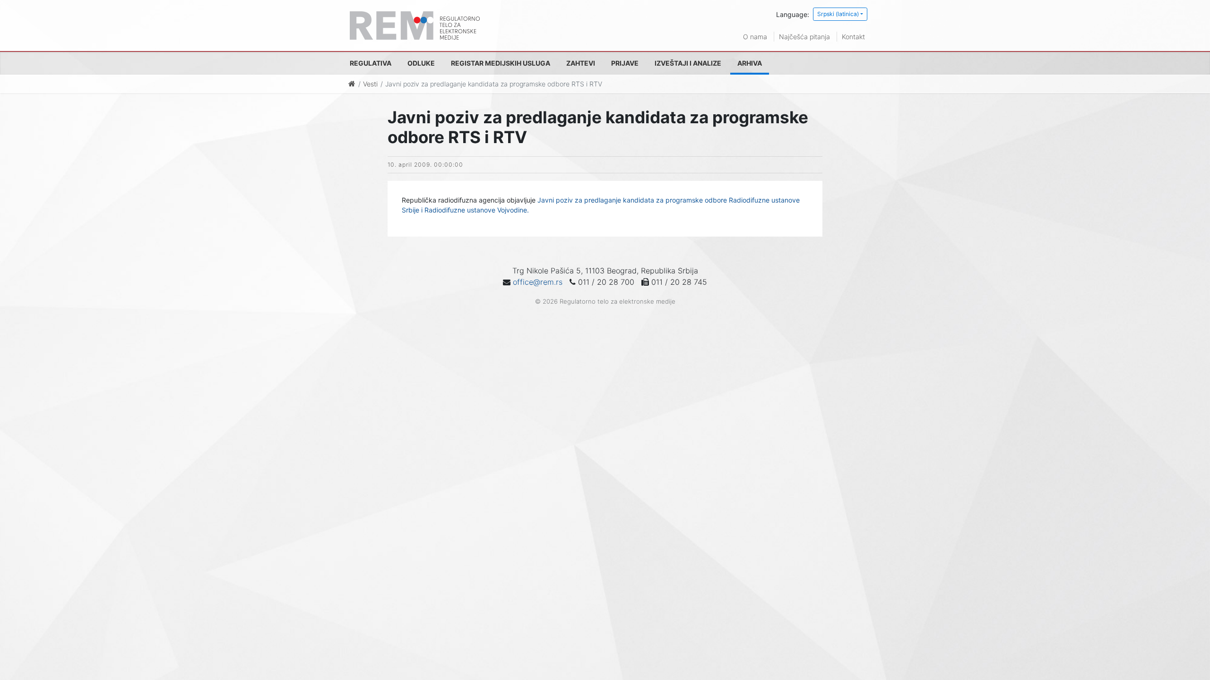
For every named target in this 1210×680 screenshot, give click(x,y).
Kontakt (853, 37)
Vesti (370, 84)
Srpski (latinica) (838, 13)
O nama (755, 37)
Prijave (625, 63)
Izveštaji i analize (688, 63)
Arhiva (749, 63)
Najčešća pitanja (804, 37)
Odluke (421, 63)
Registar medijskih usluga (500, 63)
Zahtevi (580, 63)
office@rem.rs (537, 282)
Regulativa (370, 63)
